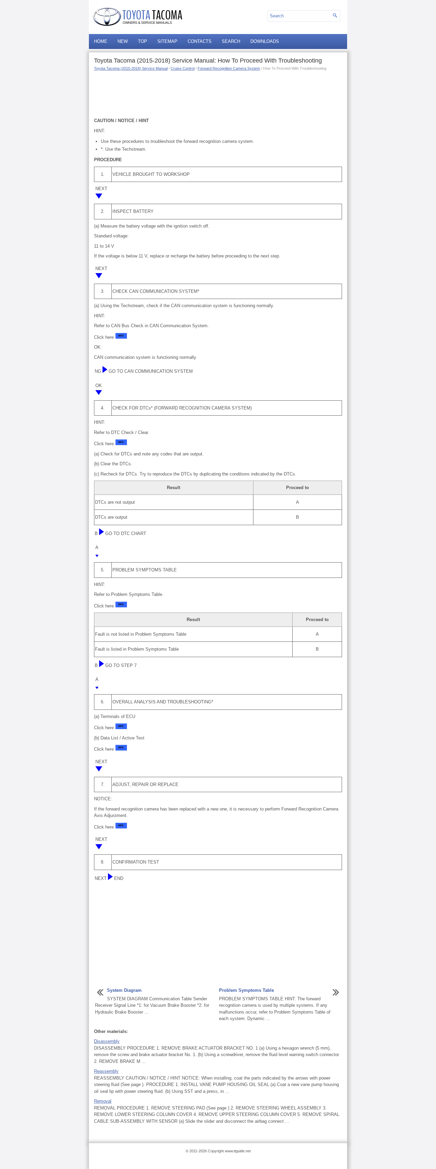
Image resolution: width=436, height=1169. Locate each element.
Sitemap (167, 41)
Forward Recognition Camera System (229, 68)
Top (142, 41)
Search (231, 41)
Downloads (264, 41)
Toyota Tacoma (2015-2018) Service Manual (131, 68)
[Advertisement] (218, 93)
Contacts (200, 41)
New (123, 41)
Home (100, 41)
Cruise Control (182, 68)
